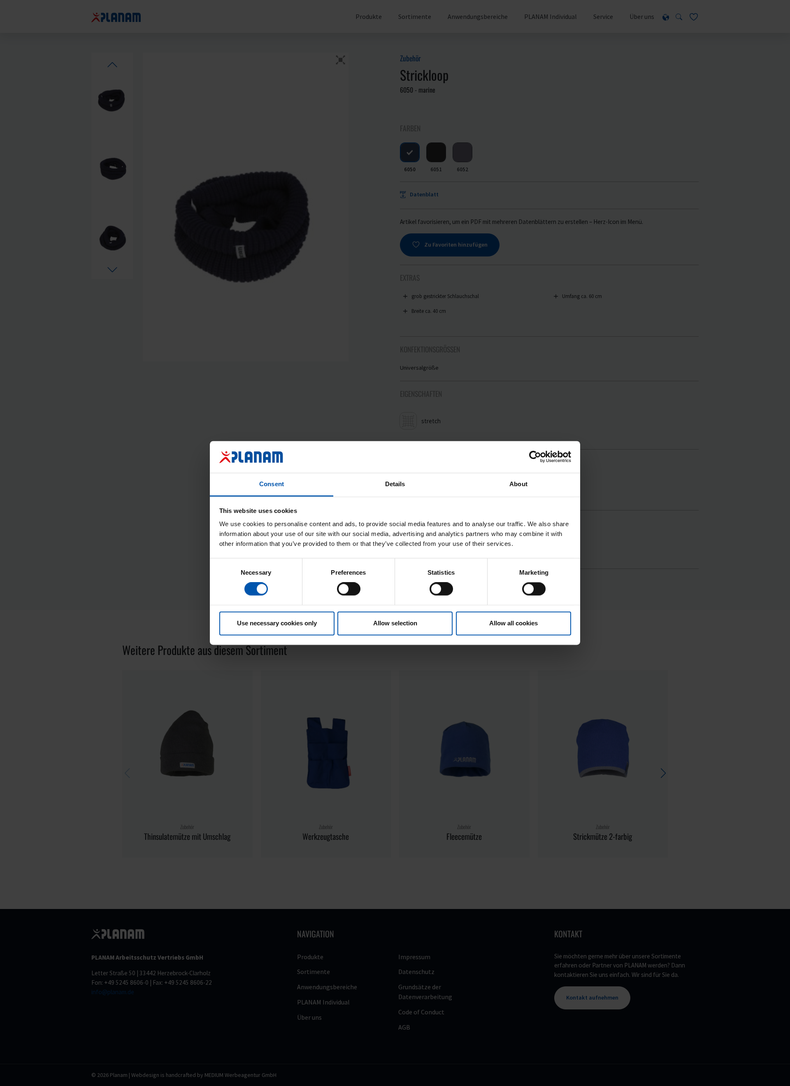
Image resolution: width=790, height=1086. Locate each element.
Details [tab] (395, 483)
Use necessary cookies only (277, 623)
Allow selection (395, 623)
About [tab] (518, 483)
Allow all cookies (513, 623)
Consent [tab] (271, 483)
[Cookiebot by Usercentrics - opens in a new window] (535, 457)
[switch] (348, 589)
